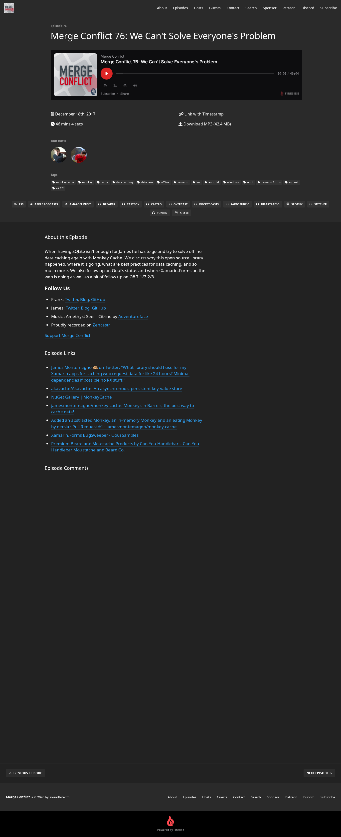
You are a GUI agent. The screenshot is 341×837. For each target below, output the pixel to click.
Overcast (180, 204)
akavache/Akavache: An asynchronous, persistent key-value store (116, 388)
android (213, 182)
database (146, 182)
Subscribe (328, 7)
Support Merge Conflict (67, 335)
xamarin (182, 182)
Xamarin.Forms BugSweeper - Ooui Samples (95, 435)
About (162, 7)
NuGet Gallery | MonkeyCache (81, 397)
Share (184, 213)
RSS (21, 204)
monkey (87, 182)
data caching (124, 182)
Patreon (289, 7)
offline (164, 182)
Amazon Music (80, 204)
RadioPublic (239, 204)
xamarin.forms (271, 182)
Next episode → (319, 773)
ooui (249, 182)
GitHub (98, 299)
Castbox (133, 204)
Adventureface (133, 316)
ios (198, 182)
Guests (215, 7)
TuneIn (162, 213)
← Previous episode (25, 773)
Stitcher (320, 204)
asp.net (293, 182)
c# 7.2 (59, 188)
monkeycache (64, 182)
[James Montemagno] (79, 156)
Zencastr (101, 325)
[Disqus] (126, 547)
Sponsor (270, 7)
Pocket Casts (209, 204)
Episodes (180, 7)
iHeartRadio (270, 204)
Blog (84, 299)
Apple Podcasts (46, 204)
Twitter (71, 299)
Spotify (297, 204)
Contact (233, 7)
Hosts (198, 7)
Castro (156, 204)
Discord (308, 7)
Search (251, 7)
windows (232, 182)
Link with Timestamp (203, 114)
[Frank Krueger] (59, 156)
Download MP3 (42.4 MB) (206, 124)
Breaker (109, 204)
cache (104, 182)
